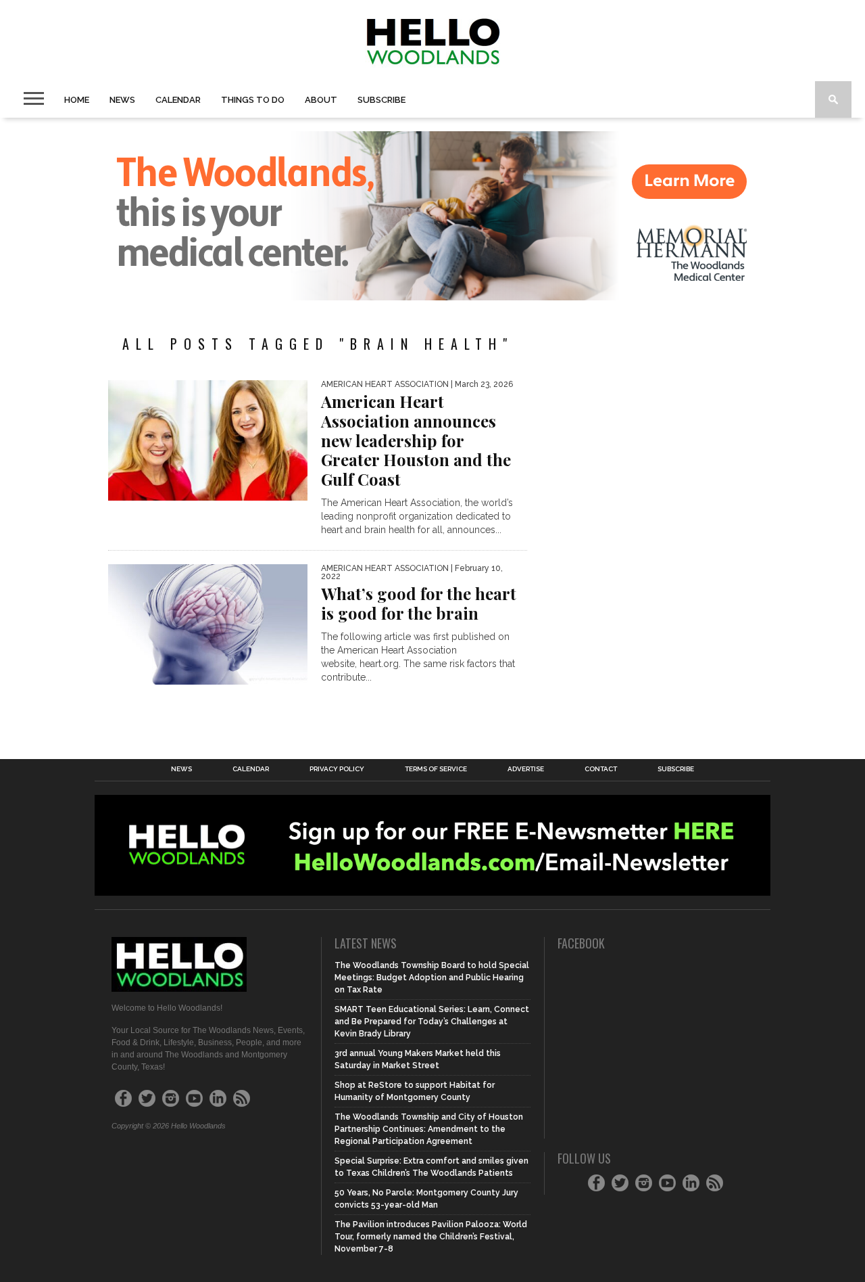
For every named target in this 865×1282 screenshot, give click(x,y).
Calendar (178, 100)
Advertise (526, 769)
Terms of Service (436, 769)
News (122, 100)
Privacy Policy (337, 769)
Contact (601, 769)
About (321, 100)
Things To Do (253, 100)
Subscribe (381, 100)
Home (76, 100)
